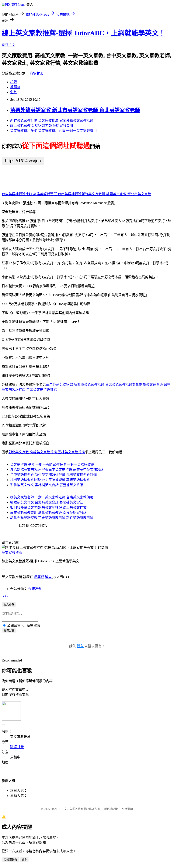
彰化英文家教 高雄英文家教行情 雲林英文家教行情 (46, 452)
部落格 (15, 87)
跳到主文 (8, 45)
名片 (13, 92)
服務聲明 (127, 809)
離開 (24, 859)
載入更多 (8, 604)
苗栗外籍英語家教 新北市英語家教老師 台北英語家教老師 (75, 110)
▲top (5, 596)
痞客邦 (39, 577)
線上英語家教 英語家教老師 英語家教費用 (41, 125)
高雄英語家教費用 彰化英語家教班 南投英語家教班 (48, 512)
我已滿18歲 (10, 859)
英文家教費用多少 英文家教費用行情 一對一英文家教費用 (53, 130)
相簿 (13, 82)
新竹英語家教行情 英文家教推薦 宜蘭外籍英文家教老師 (51, 120)
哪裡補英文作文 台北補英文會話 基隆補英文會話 (46, 502)
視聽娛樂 (35, 589)
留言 (48, 577)
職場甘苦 (36, 73)
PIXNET (55, 809)
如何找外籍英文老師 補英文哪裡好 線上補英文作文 (48, 507)
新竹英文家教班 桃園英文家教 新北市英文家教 (116, 194)
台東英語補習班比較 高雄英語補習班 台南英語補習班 (41, 194)
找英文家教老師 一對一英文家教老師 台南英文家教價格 (51, 497)
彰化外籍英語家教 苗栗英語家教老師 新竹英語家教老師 (51, 517)
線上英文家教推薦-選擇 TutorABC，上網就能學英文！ (83, 33)
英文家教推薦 (12, 552)
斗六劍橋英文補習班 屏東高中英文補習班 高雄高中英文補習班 (57, 469)
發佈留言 (8, 630)
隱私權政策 (111, 809)
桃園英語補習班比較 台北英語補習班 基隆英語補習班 (50, 480)
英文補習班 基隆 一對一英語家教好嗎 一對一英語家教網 (52, 464)
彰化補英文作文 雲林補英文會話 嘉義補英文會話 (46, 485)
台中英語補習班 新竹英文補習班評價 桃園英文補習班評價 (53, 474)
